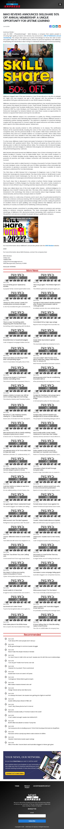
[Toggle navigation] (60, 4)
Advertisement (38, 786)
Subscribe (32, 821)
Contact (47, 786)
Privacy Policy (27, 787)
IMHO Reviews (49, 245)
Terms (17, 786)
